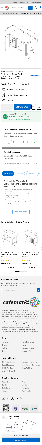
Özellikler (20, 173)
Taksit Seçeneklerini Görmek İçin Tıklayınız (17, 163)
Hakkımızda (6, 342)
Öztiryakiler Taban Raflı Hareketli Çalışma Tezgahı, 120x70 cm (9, 254)
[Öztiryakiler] (35, 75)
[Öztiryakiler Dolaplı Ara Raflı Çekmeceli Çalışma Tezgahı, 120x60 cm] (31, 238)
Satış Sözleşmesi (8, 365)
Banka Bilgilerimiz (28, 342)
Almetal (24, 385)
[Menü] (2, 7)
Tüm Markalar (26, 391)
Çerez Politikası (27, 368)
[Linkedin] (8, 398)
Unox (23, 382)
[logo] (7, 8)
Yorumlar (31, 173)
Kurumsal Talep (9, 142)
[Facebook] (3, 398)
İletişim (4, 348)
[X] (12, 398)
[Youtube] (21, 398)
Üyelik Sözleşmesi (8, 371)
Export (19, 142)
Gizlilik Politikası (7, 368)
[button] (17, 271)
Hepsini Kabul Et (21, 440)
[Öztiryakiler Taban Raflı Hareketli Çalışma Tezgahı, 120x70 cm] (10, 238)
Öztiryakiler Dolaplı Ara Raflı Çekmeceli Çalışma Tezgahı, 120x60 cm (30, 254)
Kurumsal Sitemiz (28, 348)
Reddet (9, 427)
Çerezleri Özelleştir (21, 436)
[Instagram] (17, 398)
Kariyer (24, 345)
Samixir (4, 385)
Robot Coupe (6, 382)
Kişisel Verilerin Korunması (31, 365)
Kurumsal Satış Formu (29, 362)
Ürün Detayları (8, 173)
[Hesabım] (35, 7)
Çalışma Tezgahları (8, 13)
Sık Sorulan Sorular (8, 362)
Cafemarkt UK (26, 351)
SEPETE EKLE (10, 267)
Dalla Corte (6, 388)
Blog (3, 351)
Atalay (4, 391)
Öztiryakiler (26, 388)
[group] (21, 42)
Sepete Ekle (22, 107)
